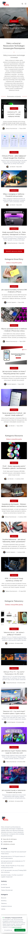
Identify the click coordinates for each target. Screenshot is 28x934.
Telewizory (14, 629)
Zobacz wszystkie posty (14, 263)
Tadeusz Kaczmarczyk (7, 890)
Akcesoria (14, 463)
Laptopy (3, 909)
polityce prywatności (16, 927)
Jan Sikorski (4, 884)
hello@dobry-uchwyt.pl (9, 844)
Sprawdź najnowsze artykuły (14, 251)
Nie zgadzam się (8, 930)
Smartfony (14, 21)
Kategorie (4, 894)
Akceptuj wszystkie (20, 930)
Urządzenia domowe (6, 906)
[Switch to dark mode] (22, 3)
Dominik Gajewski (5, 887)
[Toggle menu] (25, 3)
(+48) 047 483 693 (7, 841)
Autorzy (4, 881)
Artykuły (4, 848)
